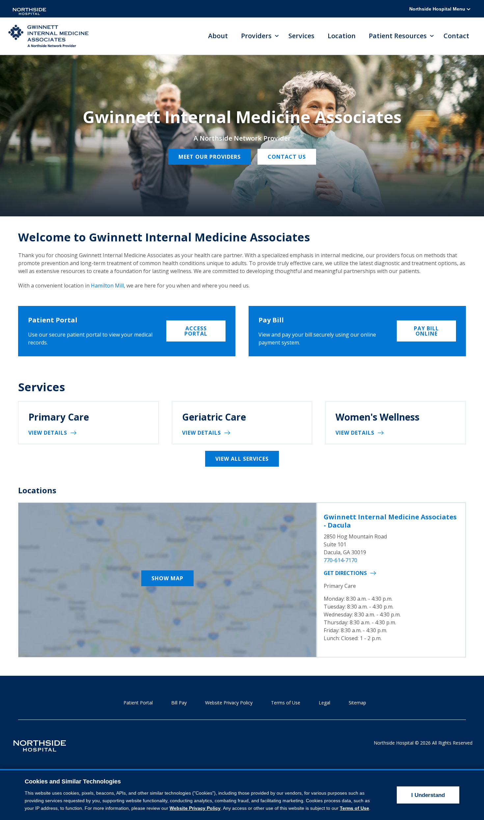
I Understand (428, 795)
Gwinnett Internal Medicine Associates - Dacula (390, 521)
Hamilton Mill (107, 285)
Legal (324, 702)
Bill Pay (179, 702)
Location (342, 35)
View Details (47, 432)
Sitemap (357, 702)
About (218, 35)
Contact (456, 35)
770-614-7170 (340, 560)
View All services (242, 458)
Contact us (287, 156)
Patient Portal (138, 702)
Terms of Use (285, 702)
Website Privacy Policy (229, 702)
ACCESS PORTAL (195, 331)
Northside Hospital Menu (438, 9)
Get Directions (345, 573)
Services (301, 35)
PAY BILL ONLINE (426, 331)
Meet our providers (209, 156)
